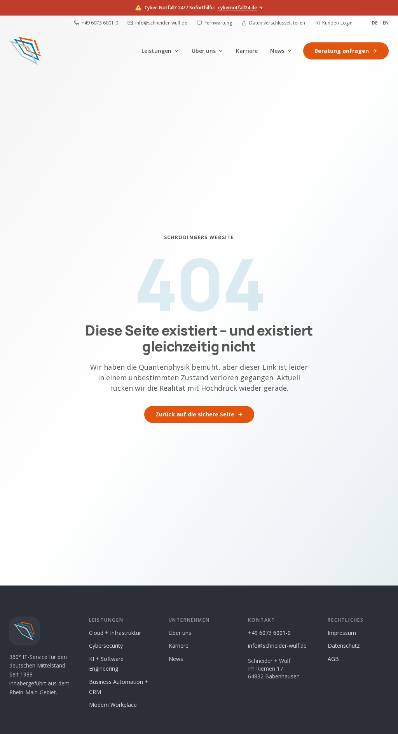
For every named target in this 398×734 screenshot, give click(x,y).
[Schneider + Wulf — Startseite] (25, 51)
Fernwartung (218, 23)
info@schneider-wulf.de (161, 23)
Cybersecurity (106, 645)
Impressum (342, 632)
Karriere (247, 50)
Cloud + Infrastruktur (115, 632)
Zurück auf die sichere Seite (194, 414)
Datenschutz (344, 645)
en (386, 23)
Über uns (204, 50)
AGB (333, 658)
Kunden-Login (337, 23)
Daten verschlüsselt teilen (277, 23)
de (375, 23)
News (277, 50)
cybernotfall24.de (237, 8)
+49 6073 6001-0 (100, 23)
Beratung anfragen (341, 50)
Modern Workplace (113, 704)
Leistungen (156, 50)
